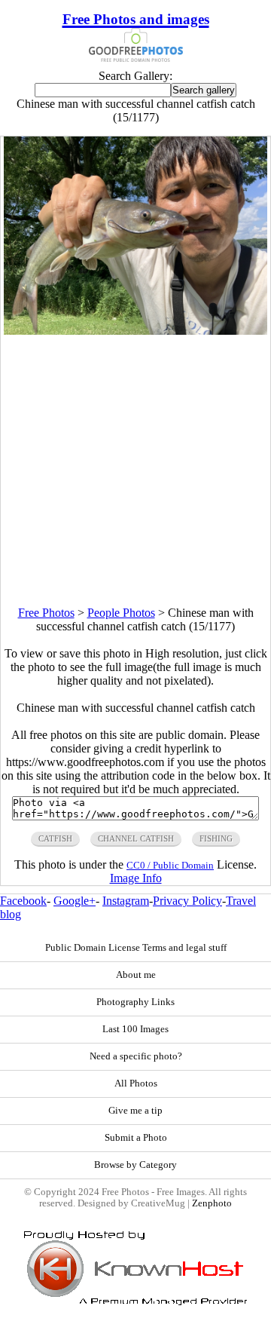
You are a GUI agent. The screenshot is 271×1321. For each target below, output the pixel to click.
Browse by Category (135, 1165)
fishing (216, 838)
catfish (55, 838)
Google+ (74, 900)
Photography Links (135, 1002)
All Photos (135, 1083)
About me (136, 975)
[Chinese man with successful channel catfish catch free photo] (136, 330)
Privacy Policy (187, 900)
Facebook (23, 900)
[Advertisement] (135, 470)
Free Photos (46, 612)
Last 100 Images (135, 1029)
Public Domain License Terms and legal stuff (136, 947)
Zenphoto (212, 1203)
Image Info (136, 878)
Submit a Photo (136, 1138)
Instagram (125, 900)
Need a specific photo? (136, 1056)
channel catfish (136, 838)
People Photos (121, 612)
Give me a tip (135, 1110)
